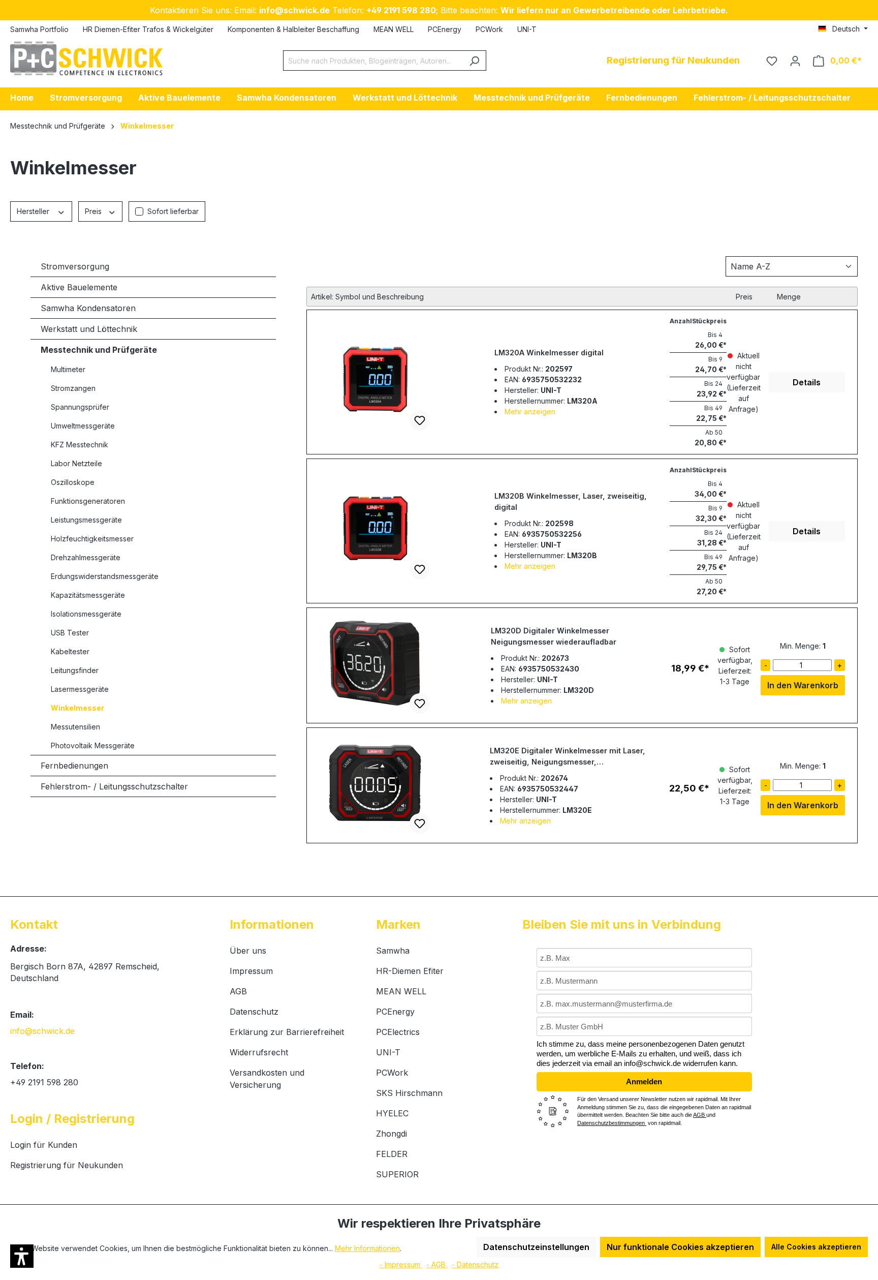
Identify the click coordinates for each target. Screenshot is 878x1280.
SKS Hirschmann (409, 1093)
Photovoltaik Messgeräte (93, 745)
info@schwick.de (42, 1031)
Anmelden (644, 1081)
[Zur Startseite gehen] (86, 58)
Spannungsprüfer (80, 407)
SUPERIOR (397, 1174)
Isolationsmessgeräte (86, 613)
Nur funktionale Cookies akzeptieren (680, 1247)
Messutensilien (75, 726)
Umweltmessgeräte (83, 425)
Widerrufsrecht (259, 1052)
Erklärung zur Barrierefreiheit (287, 1032)
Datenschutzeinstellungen (536, 1247)
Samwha (393, 951)
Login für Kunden (43, 1145)
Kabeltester (70, 651)
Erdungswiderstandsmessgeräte (105, 576)
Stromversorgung (75, 266)
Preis (94, 211)
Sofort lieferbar (173, 211)
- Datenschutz (475, 1264)
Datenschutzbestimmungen (611, 1123)
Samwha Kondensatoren (88, 308)
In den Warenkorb (802, 685)
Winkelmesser (77, 708)
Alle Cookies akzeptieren (816, 1246)
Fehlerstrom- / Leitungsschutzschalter (114, 786)
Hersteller (34, 211)
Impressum (251, 971)
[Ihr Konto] (795, 60)
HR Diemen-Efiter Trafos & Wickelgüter (148, 29)
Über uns (248, 951)
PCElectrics (398, 1032)
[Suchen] (474, 60)
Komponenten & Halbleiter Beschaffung (293, 29)
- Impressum (401, 1264)
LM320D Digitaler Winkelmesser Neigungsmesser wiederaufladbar (553, 636)
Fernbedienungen (74, 765)
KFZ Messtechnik (79, 444)
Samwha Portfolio (39, 29)
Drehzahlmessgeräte (85, 557)
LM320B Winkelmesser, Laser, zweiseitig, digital (570, 501)
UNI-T (527, 29)
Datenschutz (254, 1012)
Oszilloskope (73, 482)
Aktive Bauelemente (79, 287)
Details (807, 382)
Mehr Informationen (367, 1248)
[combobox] (373, 60)
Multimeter (68, 369)
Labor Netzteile (76, 463)
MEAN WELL (393, 29)
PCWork (489, 29)
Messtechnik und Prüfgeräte (99, 350)
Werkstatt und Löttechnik (89, 329)
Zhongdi (391, 1134)
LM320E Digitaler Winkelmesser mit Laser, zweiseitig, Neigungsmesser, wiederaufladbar (567, 757)
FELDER (391, 1154)
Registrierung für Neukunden (66, 1165)
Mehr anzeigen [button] (530, 411)
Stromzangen (73, 388)
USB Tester (70, 632)
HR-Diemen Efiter (410, 971)
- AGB (437, 1264)
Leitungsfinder (75, 670)
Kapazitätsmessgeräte (88, 595)
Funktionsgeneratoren (88, 501)
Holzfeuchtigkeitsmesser (92, 538)
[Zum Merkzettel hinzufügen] (420, 420)
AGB (238, 991)
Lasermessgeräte (80, 689)
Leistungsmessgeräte (86, 519)
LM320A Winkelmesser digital (549, 352)
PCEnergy (444, 29)
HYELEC (392, 1113)
